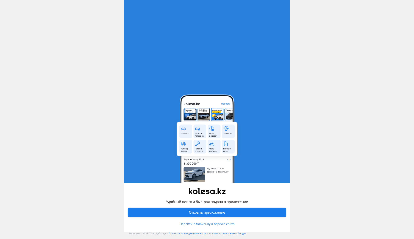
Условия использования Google (227, 233)
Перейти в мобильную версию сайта (207, 224)
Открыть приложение (207, 212)
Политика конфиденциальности (187, 233)
